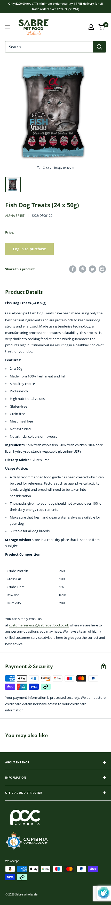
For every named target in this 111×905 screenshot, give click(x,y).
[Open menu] (7, 27)
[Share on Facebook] (72, 269)
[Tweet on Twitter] (92, 269)
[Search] (99, 47)
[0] (101, 27)
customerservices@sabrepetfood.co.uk (39, 625)
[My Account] (91, 27)
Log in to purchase (29, 248)
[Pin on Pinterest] (82, 269)
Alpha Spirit (15, 215)
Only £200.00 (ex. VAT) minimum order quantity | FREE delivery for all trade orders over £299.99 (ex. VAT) (55, 6)
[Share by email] (102, 269)
